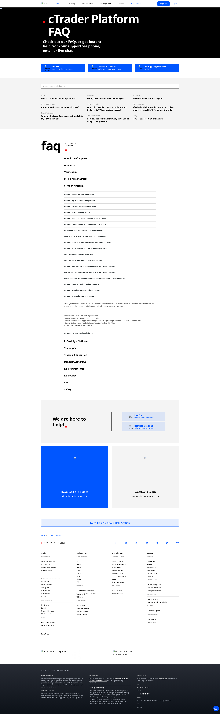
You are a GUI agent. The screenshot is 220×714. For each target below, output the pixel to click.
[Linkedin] (126, 543)
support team (163, 679)
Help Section (122, 523)
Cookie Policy (102, 681)
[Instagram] (167, 543)
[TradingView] (177, 543)
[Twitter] (136, 543)
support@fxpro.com (143, 687)
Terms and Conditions (121, 679)
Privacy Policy (93, 681)
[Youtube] (147, 543)
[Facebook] (116, 543)
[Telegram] (157, 543)
